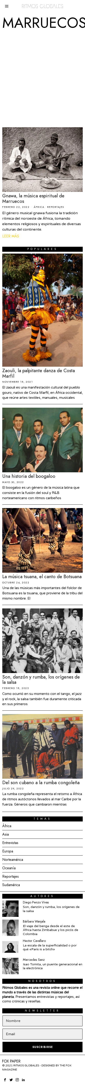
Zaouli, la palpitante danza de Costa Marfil (38, 373)
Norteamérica (12, 859)
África (39, 207)
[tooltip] (10, 908)
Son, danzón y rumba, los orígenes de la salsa (41, 679)
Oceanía (9, 868)
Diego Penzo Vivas (36, 902)
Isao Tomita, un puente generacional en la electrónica (52, 966)
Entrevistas (10, 842)
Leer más (10, 236)
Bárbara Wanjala (34, 921)
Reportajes (55, 207)
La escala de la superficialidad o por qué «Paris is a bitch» (50, 947)
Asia (5, 834)
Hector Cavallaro (34, 940)
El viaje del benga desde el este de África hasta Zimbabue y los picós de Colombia (50, 930)
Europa (7, 851)
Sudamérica (11, 884)
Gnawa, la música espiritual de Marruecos (33, 198)
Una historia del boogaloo (28, 476)
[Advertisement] (42, 78)
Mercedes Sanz (34, 959)
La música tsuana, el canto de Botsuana (42, 577)
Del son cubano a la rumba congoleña (41, 782)
